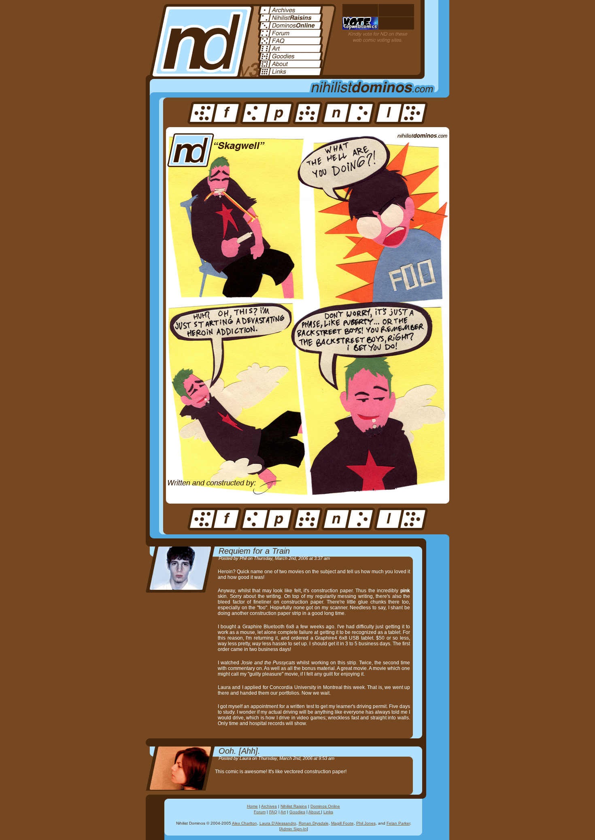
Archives (269, 806)
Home (252, 806)
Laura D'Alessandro (277, 823)
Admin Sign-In (293, 829)
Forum (260, 812)
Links (328, 812)
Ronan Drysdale (314, 823)
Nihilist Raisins (293, 806)
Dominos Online (325, 806)
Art (283, 812)
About (314, 812)
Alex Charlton (244, 823)
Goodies (297, 812)
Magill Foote (342, 823)
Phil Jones (366, 823)
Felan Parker (398, 823)
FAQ (273, 812)
